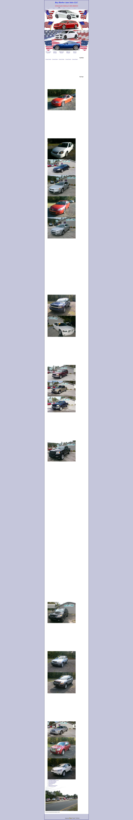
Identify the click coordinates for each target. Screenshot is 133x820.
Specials (56, 8)
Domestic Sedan (83, 79)
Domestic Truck (82, 82)
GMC (81, 64)
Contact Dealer (48, 59)
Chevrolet (82, 59)
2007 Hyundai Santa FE (48, 52)
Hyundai (81, 67)
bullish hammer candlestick (52, 781)
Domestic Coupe (83, 78)
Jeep (81, 68)
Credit (77, 8)
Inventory (51, 8)
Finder (62, 8)
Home (47, 8)
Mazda (81, 71)
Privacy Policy (83, 815)
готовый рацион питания (52, 786)
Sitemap (76, 815)
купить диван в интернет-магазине (53, 780)
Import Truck (82, 87)
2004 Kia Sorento (74, 52)
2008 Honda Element (61, 52)
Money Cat (49, 784)
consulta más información (52, 779)
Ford (81, 63)
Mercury (81, 72)
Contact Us (72, 8)
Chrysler (81, 60)
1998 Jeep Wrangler (68, 52)
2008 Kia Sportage (55, 52)
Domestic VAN (82, 83)
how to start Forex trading (52, 782)
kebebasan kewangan (51, 783)
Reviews (81, 55)
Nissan (81, 74)
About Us (66, 8)
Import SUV (82, 86)
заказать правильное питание (52, 785)
